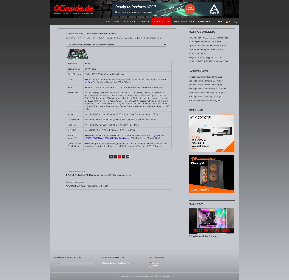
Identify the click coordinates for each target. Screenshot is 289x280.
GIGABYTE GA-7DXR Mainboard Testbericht (87, 184)
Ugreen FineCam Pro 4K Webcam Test (207, 45)
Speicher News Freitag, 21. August (205, 84)
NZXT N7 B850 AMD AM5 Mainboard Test (208, 61)
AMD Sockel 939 (91, 34)
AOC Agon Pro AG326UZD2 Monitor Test (208, 38)
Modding (143, 22)
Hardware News (198, 71)
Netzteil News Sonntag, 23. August (205, 77)
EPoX (87, 63)
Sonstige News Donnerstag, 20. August (207, 88)
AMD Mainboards (75, 34)
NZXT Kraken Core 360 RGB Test (205, 41)
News (116, 22)
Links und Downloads (182, 22)
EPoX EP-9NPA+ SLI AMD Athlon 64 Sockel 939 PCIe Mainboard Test (98, 173)
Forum (217, 22)
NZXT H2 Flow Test (198, 53)
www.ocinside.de (146, 276)
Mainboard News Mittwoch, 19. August (207, 92)
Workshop (128, 22)
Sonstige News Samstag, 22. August (206, 81)
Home (108, 22)
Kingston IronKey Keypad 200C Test (206, 57)
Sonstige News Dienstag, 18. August (206, 96)
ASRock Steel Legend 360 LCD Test (206, 49)
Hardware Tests (160, 22)
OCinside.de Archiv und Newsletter (116, 263)
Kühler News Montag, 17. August (204, 100)
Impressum (203, 22)
